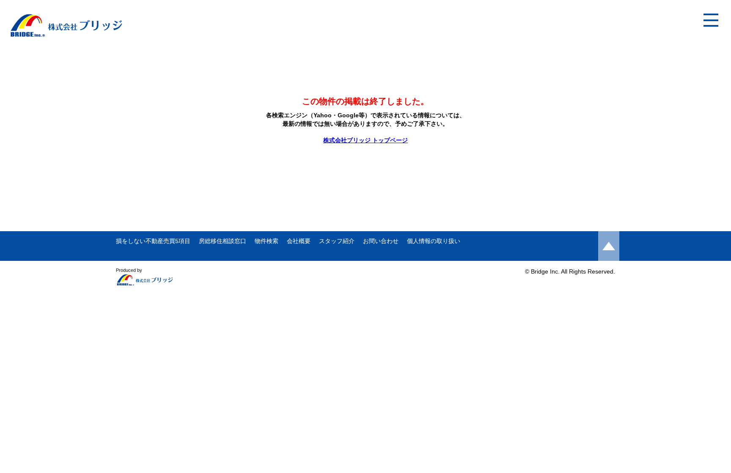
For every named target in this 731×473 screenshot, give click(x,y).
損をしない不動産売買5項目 (153, 241)
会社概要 (299, 241)
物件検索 (266, 241)
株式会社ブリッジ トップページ (365, 140)
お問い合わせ (380, 241)
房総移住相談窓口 (222, 241)
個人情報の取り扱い (433, 241)
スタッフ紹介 (337, 241)
